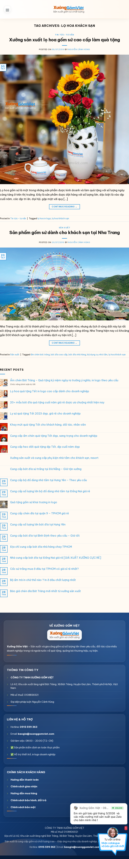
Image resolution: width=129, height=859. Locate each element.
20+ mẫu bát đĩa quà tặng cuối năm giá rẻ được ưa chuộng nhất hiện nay (57, 402)
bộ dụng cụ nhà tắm (97, 354)
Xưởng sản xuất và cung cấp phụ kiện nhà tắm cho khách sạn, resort (54, 458)
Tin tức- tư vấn (64, 35)
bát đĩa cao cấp (59, 354)
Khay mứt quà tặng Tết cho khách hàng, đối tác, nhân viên (48, 424)
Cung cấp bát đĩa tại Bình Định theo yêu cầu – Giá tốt (45, 535)
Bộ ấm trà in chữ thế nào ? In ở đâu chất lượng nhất (43, 580)
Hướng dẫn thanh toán (25, 779)
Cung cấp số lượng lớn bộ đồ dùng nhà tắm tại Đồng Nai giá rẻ (50, 491)
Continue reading (64, 206)
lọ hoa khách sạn (60, 218)
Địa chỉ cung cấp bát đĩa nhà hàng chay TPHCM (41, 546)
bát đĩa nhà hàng (77, 354)
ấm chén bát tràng (40, 354)
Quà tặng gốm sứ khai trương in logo (33, 502)
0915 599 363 (28, 726)
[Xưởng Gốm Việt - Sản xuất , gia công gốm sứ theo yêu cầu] (68, 9)
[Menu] (7, 9)
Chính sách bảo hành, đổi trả (28, 800)
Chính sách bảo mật (23, 807)
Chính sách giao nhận (24, 786)
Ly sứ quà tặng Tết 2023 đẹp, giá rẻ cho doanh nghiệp (45, 413)
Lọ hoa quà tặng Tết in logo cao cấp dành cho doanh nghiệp (49, 391)
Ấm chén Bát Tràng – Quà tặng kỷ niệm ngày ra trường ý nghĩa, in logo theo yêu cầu (64, 380)
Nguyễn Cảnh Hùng (79, 49)
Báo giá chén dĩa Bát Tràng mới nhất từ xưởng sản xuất (45, 591)
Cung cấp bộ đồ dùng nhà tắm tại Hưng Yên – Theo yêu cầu (48, 480)
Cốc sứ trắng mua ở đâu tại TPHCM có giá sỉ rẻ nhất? (44, 568)
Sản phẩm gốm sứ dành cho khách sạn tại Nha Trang (64, 232)
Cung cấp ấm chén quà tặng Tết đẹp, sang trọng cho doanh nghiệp (53, 435)
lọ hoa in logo (44, 218)
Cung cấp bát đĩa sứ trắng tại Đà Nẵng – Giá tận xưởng (45, 469)
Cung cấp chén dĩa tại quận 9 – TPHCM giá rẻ (39, 513)
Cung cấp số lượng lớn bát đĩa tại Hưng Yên (38, 524)
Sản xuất (64, 227)
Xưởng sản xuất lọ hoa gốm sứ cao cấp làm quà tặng (64, 39)
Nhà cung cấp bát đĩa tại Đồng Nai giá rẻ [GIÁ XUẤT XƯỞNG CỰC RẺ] (55, 557)
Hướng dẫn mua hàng (24, 793)
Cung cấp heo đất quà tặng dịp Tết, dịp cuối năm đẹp (45, 446)
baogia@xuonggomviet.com (36, 733)
